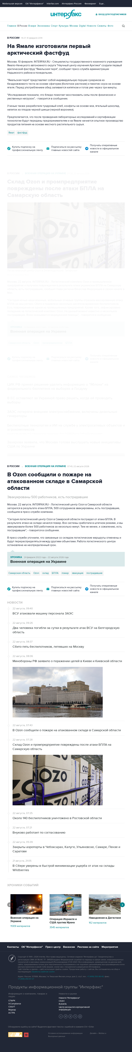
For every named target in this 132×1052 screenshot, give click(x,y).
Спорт (54, 25)
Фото (110, 25)
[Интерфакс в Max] (80, 1016)
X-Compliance (14, 1003)
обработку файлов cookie (43, 972)
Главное (11, 25)
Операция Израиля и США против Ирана (63, 921)
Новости (91, 25)
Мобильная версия (12, 3)
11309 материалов (20, 926)
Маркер (12, 1010)
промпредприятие (52, 342)
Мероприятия (110, 947)
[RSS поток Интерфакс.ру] (75, 1016)
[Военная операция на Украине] (26, 913)
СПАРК (11, 1000)
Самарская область (19, 342)
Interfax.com (53, 3)
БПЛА (69, 342)
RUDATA (63, 1004)
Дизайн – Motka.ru (98, 1033)
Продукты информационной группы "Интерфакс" (55, 987)
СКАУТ (11, 1006)
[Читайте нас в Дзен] (61, 1016)
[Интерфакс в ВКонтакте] (70, 1016)
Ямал (11, 132)
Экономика (43, 25)
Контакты (13, 947)
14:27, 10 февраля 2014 (31, 38)
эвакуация (77, 573)
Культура (63, 25)
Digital (82, 25)
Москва (74, 25)
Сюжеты (101, 25)
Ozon (36, 342)
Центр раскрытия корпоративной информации (74, 1008)
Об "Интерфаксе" (34, 3)
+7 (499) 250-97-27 (26, 979)
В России (22, 25)
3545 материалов (59, 927)
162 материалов (97, 922)
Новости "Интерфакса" (69, 998)
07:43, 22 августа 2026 (78, 466)
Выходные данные (56, 1036)
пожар (65, 573)
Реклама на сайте (88, 947)
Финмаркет (90, 3)
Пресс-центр (53, 947)
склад (45, 573)
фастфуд (22, 132)
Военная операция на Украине (45, 173)
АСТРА (11, 1013)
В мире (32, 25)
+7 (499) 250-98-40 (95, 976)
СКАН (61, 1001)
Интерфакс (66, 14)
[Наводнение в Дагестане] (105, 913)
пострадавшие (94, 573)
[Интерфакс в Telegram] (66, 1016)
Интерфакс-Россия (71, 3)
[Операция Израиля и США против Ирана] (65, 915)
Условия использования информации (65, 1033)
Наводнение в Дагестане (105, 918)
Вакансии (69, 947)
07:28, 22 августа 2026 (78, 173)
